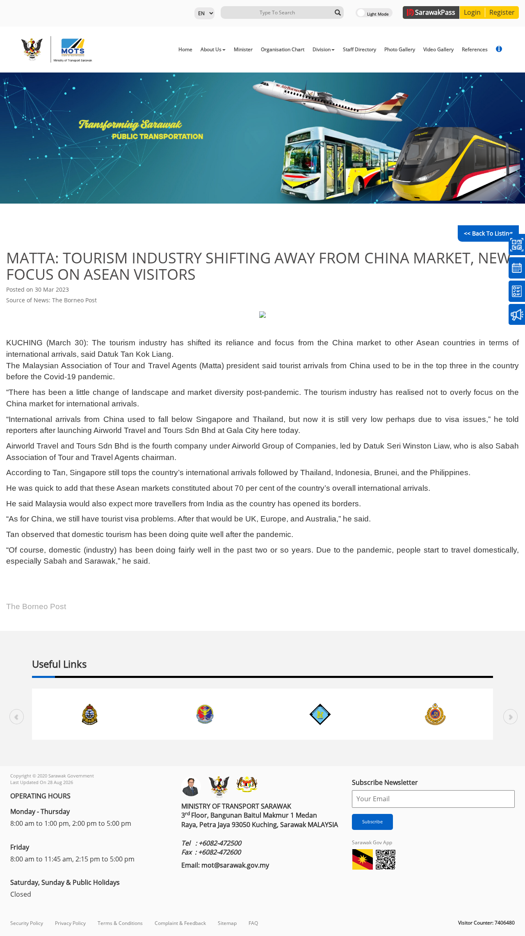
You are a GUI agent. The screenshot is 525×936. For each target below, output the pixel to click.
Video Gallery (438, 49)
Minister (243, 49)
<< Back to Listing (488, 233)
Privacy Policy (70, 923)
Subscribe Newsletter (385, 782)
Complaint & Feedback (180, 923)
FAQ (253, 923)
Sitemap (227, 923)
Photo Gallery (399, 49)
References (475, 49)
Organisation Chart (282, 49)
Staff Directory (359, 49)
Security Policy (26, 923)
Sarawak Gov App (372, 842)
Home (185, 49)
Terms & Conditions (120, 923)
